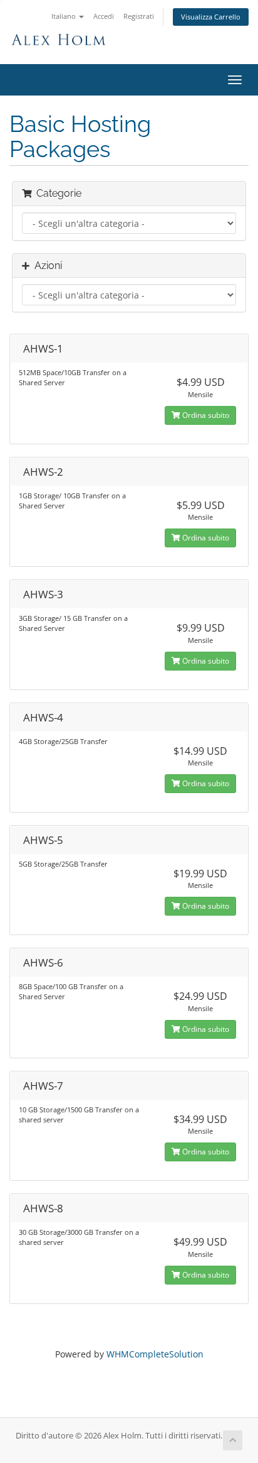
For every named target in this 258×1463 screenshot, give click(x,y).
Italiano (64, 16)
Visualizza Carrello (210, 16)
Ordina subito (204, 415)
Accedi (103, 16)
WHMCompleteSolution (155, 1354)
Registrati (138, 16)
